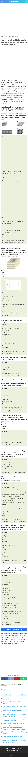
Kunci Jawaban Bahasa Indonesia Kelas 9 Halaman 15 (15, 732)
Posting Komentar (6, 690)
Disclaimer (18, 750)
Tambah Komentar (15, 47)
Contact (19, 748)
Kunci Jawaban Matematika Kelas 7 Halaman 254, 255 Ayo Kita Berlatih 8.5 (14, 728)
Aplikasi (8, 748)
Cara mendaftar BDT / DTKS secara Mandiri (13, 702)
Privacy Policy (10, 750)
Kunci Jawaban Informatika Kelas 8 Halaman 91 (13, 737)
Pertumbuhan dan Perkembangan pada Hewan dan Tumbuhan (14, 719)
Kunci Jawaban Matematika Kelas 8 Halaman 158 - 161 (13, 711)
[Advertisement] (14, 19)
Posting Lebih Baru (6, 694)
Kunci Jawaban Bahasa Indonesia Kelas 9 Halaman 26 (15, 706)
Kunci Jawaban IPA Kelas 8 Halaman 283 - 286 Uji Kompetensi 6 (15, 741)
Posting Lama (23, 694)
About (13, 748)
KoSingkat (14, 2)
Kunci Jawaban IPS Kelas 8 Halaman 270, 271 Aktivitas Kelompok (14, 715)
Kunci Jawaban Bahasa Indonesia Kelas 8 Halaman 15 (15, 724)
